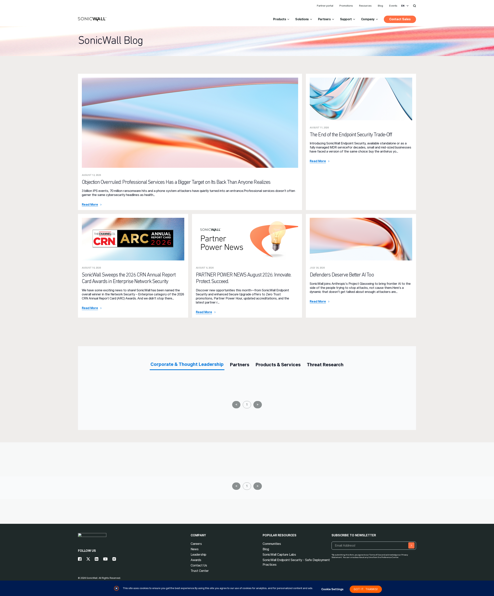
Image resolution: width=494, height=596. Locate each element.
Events (393, 5)
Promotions (346, 5)
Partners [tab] (239, 364)
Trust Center (200, 571)
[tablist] (247, 364)
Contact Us (199, 565)
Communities (272, 544)
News (195, 549)
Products (279, 19)
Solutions (302, 19)
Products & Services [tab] (278, 364)
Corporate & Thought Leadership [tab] (187, 364)
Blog (380, 5)
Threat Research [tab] (325, 364)
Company (368, 19)
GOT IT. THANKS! (366, 589)
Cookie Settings (332, 589)
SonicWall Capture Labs (279, 554)
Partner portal (325, 5)
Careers (196, 544)
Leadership (198, 554)
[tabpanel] (247, 401)
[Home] (92, 19)
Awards (196, 560)
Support (346, 19)
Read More (90, 204)
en (402, 5)
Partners (324, 19)
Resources (365, 5)
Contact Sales (400, 19)
